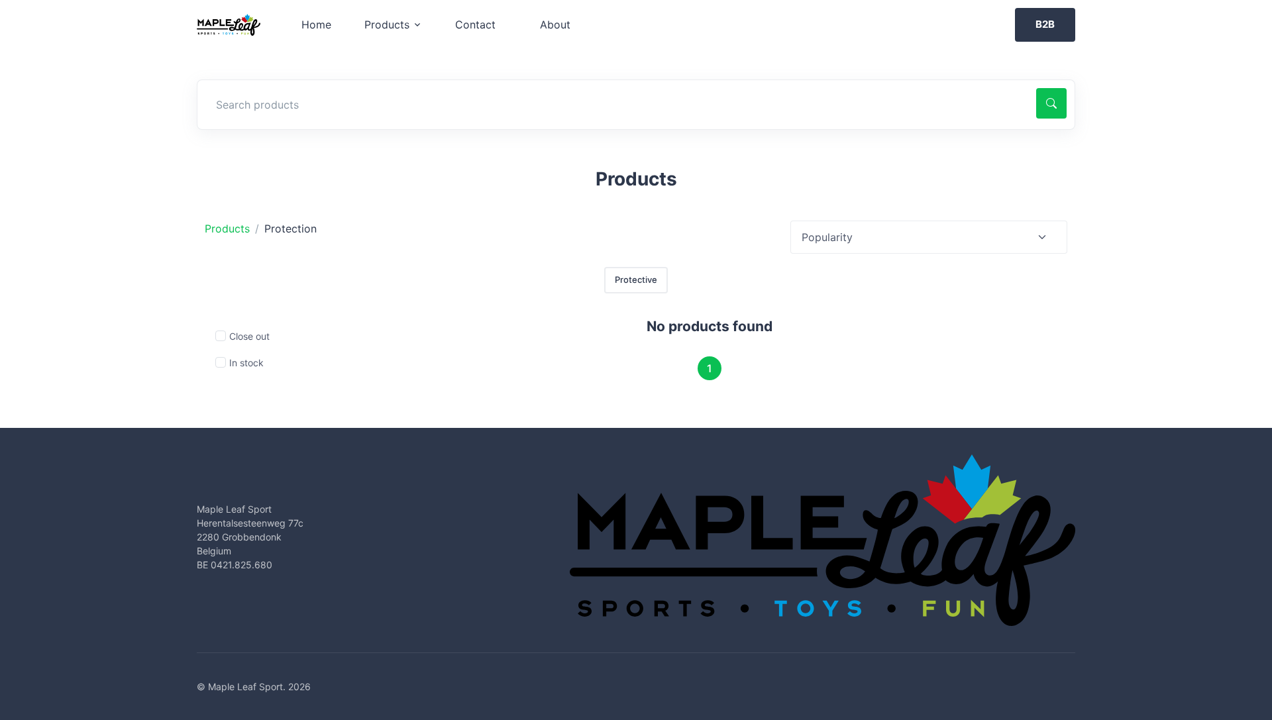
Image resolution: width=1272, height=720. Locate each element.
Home (316, 24)
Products (227, 228)
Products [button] (386, 24)
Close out (249, 336)
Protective (636, 279)
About (555, 24)
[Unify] (228, 25)
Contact (475, 24)
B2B (1045, 24)
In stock (246, 362)
